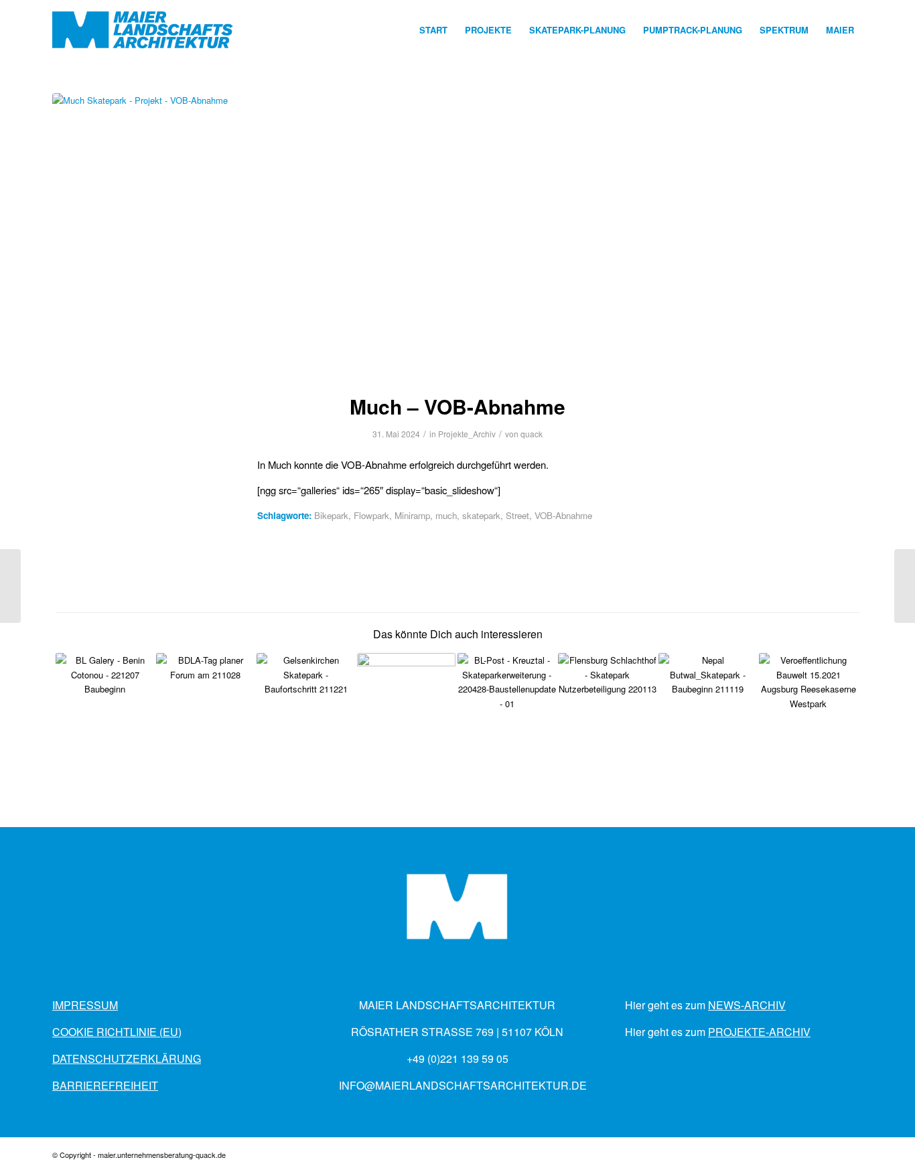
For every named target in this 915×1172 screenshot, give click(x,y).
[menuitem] (433, 30)
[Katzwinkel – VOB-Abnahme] (10, 586)
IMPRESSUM (85, 1005)
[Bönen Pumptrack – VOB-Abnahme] (904, 586)
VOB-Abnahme (563, 515)
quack (531, 433)
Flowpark (371, 515)
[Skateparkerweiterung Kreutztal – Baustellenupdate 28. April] (507, 702)
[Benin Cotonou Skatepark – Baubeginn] (105, 702)
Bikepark (331, 515)
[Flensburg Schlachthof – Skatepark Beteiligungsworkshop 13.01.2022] (607, 702)
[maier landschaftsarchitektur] (143, 30)
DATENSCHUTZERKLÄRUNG (126, 1058)
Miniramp (412, 515)
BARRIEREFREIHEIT (105, 1085)
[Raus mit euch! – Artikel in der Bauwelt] (808, 702)
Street (517, 515)
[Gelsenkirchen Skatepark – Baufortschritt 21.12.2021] (306, 702)
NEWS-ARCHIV (747, 1005)
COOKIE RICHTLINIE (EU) (117, 1031)
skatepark (481, 515)
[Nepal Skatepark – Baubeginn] (707, 702)
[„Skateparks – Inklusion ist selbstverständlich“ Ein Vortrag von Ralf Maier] (205, 702)
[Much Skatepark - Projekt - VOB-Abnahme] (457, 234)
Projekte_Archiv (467, 433)
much (446, 515)
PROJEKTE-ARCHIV (759, 1031)
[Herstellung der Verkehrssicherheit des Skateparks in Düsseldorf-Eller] (406, 702)
